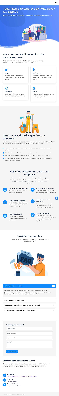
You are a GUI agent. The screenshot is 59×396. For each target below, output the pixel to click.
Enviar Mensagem (12, 351)
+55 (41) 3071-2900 (12, 381)
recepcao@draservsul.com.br (14, 386)
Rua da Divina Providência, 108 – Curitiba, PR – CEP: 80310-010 (21, 376)
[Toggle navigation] (55, 2)
